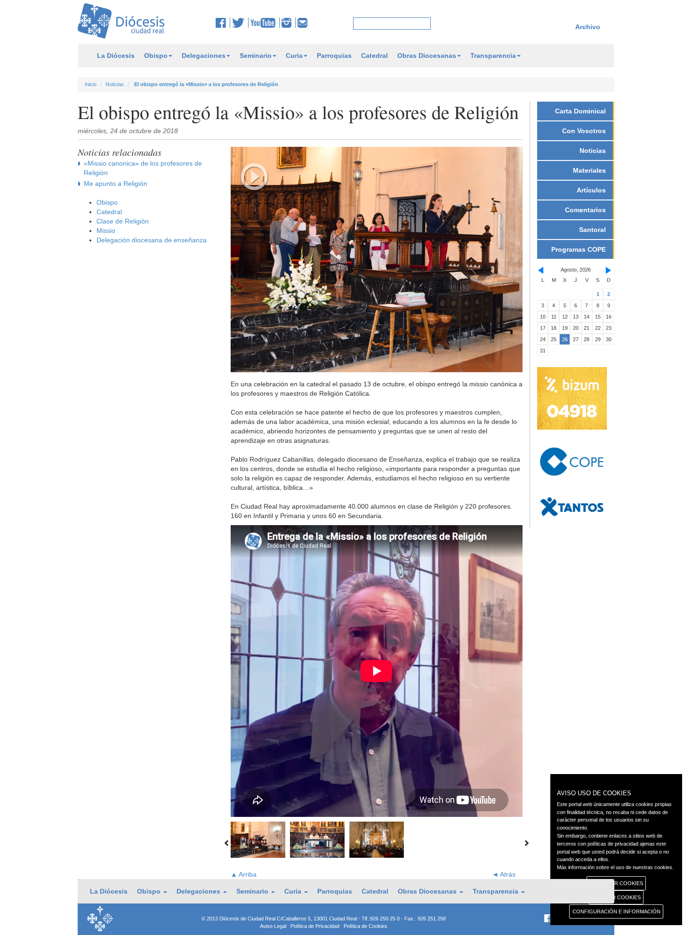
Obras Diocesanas (426, 55)
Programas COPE (578, 249)
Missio (106, 230)
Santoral (592, 229)
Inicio (91, 84)
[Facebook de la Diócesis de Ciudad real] (223, 22)
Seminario (256, 55)
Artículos (591, 190)
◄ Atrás (503, 874)
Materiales (589, 170)
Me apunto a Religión (115, 183)
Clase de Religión (123, 221)
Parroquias (334, 55)
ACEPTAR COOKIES (616, 897)
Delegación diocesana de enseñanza (152, 240)
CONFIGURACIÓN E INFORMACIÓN (616, 911)
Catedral (374, 55)
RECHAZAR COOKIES (616, 883)
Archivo (587, 27)
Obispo (156, 55)
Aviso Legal (273, 926)
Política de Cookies (365, 926)
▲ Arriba (244, 874)
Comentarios (585, 210)
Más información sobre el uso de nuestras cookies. (615, 867)
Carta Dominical (580, 111)
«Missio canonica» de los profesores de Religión (143, 168)
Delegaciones (203, 55)
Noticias (114, 84)
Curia (294, 55)
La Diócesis (116, 55)
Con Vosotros (584, 131)
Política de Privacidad (314, 926)
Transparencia (493, 55)
